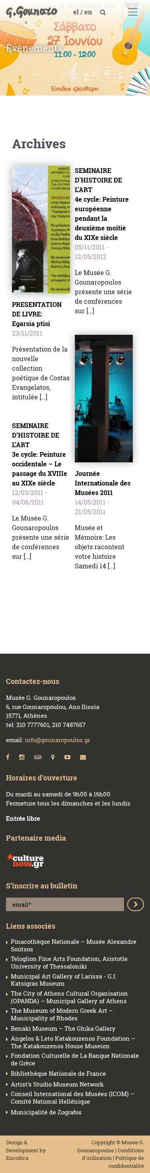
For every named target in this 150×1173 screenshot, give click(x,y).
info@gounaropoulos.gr (57, 740)
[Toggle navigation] (133, 12)
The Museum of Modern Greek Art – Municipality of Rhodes (62, 1014)
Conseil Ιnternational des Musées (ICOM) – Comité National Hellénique (72, 1097)
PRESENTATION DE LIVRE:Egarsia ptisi (37, 314)
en (89, 12)
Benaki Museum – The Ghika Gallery (63, 1028)
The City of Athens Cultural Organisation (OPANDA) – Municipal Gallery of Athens (69, 997)
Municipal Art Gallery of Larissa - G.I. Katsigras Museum (64, 980)
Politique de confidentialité (126, 1161)
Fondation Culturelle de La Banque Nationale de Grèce (75, 1059)
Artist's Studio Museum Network (57, 1084)
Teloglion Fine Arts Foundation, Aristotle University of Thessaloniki (69, 962)
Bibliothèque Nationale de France (58, 1073)
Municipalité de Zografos (46, 1112)
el (76, 12)
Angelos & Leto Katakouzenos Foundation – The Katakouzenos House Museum (73, 1042)
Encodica (17, 1157)
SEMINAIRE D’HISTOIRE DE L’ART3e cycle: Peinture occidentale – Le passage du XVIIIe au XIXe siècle (39, 454)
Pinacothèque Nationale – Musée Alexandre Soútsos (73, 945)
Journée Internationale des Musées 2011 (102, 483)
